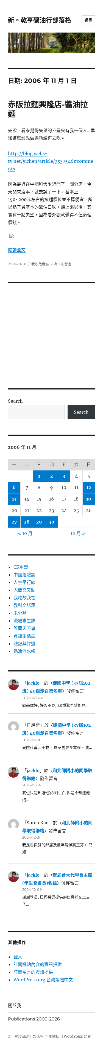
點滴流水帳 (24, 651)
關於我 (14, 1005)
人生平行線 (24, 582)
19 (88, 499)
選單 (88, 20)
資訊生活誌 (24, 636)
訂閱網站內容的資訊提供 (37, 964)
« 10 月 (25, 533)
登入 (17, 956)
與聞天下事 (24, 628)
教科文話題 (24, 605)
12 (89, 487)
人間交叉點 (24, 590)
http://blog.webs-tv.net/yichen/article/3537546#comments (50, 161)
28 (26, 522)
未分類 (20, 613)
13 (14, 499)
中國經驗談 (24, 574)
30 (51, 522)
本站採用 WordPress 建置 (70, 1036)
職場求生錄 (24, 620)
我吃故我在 (40, 264)
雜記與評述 (24, 643)
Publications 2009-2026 (34, 1019)
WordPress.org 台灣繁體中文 (43, 979)
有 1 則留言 (62, 264)
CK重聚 (20, 567)
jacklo (33, 683)
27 (14, 522)
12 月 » (78, 533)
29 (39, 522)
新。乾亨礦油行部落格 (39, 20)
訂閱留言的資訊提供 (33, 972)
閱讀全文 (17, 249)
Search (15, 401)
